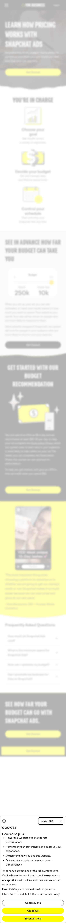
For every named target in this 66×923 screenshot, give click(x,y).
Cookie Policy (51, 894)
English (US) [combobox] (47, 821)
